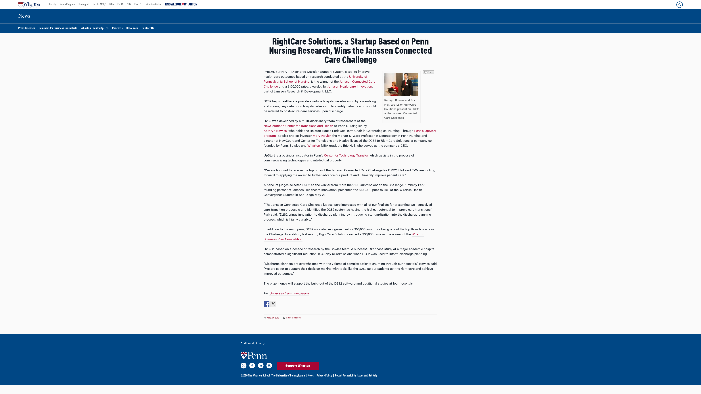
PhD (129, 4)
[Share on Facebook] (266, 304)
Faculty (52, 4)
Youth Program (67, 4)
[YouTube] (269, 366)
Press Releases (26, 28)
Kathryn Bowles (275, 131)
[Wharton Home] (29, 4)
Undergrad (83, 4)
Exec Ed (138, 4)
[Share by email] (287, 304)
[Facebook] (252, 366)
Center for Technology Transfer (346, 155)
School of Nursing (296, 82)
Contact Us (148, 28)
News (311, 375)
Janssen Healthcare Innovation (349, 86)
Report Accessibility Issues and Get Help (356, 375)
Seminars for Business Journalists (58, 28)
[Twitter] (243, 366)
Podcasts (117, 28)
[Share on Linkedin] (280, 304)
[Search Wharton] (679, 4)
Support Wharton (297, 365)
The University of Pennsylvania (288, 375)
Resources (132, 28)
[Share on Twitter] (273, 304)
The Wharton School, (259, 375)
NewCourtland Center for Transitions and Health (298, 126)
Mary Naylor (322, 136)
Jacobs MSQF (99, 4)
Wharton (313, 146)
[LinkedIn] (261, 366)
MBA (111, 4)
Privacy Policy (324, 375)
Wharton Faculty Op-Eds (94, 28)
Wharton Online (154, 4)
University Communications (289, 293)
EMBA (120, 4)
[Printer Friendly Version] (429, 71)
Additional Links (251, 343)
